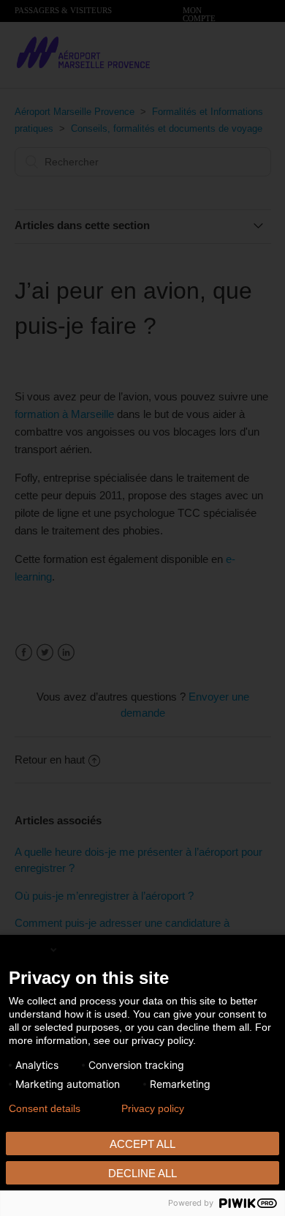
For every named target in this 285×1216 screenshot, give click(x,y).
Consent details (44, 1108)
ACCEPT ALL (142, 1144)
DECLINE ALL (142, 1173)
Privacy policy (152, 1108)
